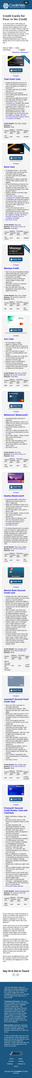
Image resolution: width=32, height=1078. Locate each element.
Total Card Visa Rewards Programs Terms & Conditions (17, 116)
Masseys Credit (11, 268)
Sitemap (10, 1064)
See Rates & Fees (11, 220)
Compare (16, 76)
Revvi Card (9, 167)
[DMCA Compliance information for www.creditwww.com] (16, 1055)
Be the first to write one (18, 226)
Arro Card (8, 339)
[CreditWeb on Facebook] (17, 974)
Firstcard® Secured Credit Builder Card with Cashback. (16, 810)
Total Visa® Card (12, 79)
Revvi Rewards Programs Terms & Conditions (16, 216)
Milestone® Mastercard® (16, 415)
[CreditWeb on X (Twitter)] (13, 974)
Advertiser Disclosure (20, 52)
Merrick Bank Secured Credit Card (14, 591)
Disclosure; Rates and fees (14, 886)
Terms (16, 1066)
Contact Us (21, 1064)
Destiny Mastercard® (14, 496)
